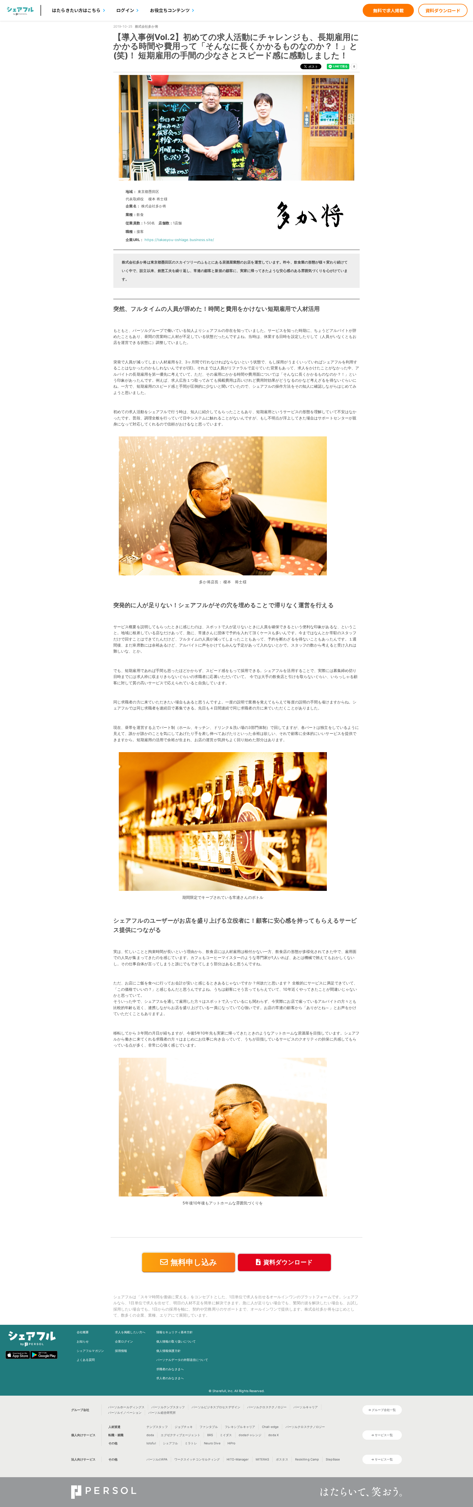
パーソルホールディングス (126, 1407)
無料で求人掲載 (388, 10)
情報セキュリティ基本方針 (174, 1332)
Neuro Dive (212, 1443)
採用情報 (121, 1351)
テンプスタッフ (157, 1427)
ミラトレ (191, 1443)
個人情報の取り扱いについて (176, 1341)
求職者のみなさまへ (170, 1369)
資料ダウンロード (442, 10)
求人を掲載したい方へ (130, 1332)
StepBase (333, 1459)
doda (150, 1435)
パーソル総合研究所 (162, 1413)
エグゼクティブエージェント (180, 1435)
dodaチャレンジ (250, 1435)
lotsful (151, 1443)
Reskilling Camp (307, 1459)
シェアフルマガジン (90, 1351)
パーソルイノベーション (125, 1413)
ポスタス (282, 1459)
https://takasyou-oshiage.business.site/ (179, 239)
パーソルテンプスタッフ (168, 1407)
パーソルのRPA (157, 1459)
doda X (273, 1435)
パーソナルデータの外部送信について (182, 1360)
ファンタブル (209, 1427)
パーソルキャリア (305, 1407)
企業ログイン (124, 1341)
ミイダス (226, 1435)
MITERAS (262, 1459)
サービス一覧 (384, 1435)
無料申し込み (194, 1262)
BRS (210, 1435)
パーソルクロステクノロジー (267, 1407)
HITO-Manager (238, 1459)
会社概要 (83, 1332)
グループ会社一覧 (384, 1410)
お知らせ (83, 1341)
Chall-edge (270, 1427)
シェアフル (170, 1443)
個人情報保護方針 (168, 1351)
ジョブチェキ (184, 1427)
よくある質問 (86, 1360)
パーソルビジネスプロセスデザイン (216, 1407)
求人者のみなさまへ (170, 1378)
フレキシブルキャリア (240, 1427)
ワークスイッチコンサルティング (197, 1459)
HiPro (231, 1443)
